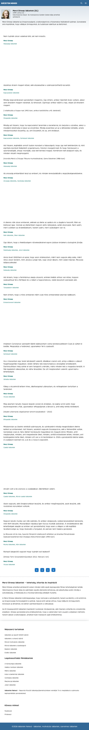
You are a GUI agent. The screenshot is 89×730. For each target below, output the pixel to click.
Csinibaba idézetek (12, 678)
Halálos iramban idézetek (14, 667)
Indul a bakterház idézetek (14, 674)
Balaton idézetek (11, 649)
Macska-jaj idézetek (12, 681)
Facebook (8, 711)
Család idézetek (9, 447)
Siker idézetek (19, 235)
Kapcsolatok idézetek (11, 93)
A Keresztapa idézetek (13, 664)
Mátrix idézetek (10, 671)
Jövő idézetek (24, 250)
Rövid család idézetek (24, 496)
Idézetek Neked (9, 3)
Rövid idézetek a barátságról (15, 645)
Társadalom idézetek (11, 287)
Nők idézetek (8, 235)
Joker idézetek (10, 685)
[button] (81, 3)
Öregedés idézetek (10, 118)
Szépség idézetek (10, 270)
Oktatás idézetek (9, 379)
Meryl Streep (8, 40)
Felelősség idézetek (10, 250)
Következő (53, 570)
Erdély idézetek (10, 652)
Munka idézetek (9, 544)
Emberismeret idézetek (12, 302)
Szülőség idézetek (24, 181)
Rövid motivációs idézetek (14, 642)
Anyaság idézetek (9, 181)
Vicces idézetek (9, 397)
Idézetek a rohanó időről (14, 638)
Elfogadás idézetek (10, 419)
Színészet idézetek (27, 138)
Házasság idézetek (10, 44)
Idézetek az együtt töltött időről (16, 635)
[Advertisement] (44, 64)
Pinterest (8, 714)
